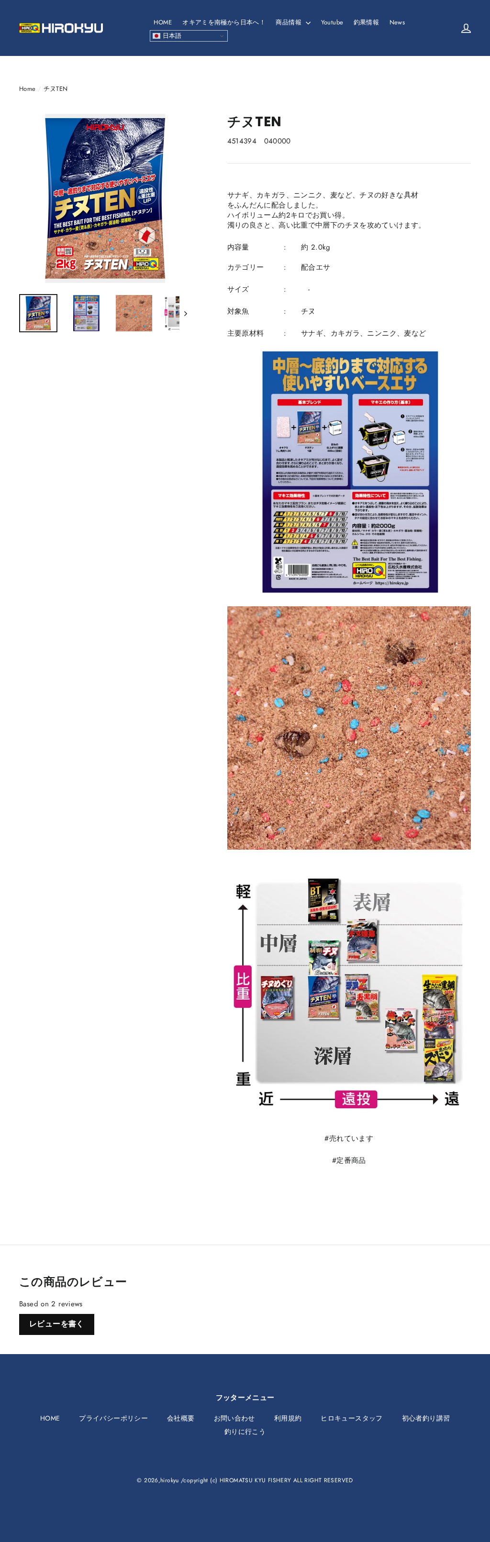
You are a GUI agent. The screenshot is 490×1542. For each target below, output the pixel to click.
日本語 (171, 35)
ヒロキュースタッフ (351, 1418)
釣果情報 (366, 22)
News (397, 22)
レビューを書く (56, 1323)
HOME (163, 22)
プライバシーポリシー (113, 1418)
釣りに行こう (245, 1431)
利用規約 (288, 1418)
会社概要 (181, 1418)
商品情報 (289, 22)
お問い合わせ (234, 1418)
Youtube (332, 22)
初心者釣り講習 (426, 1418)
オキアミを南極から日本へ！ (224, 22)
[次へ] (185, 313)
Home (27, 88)
